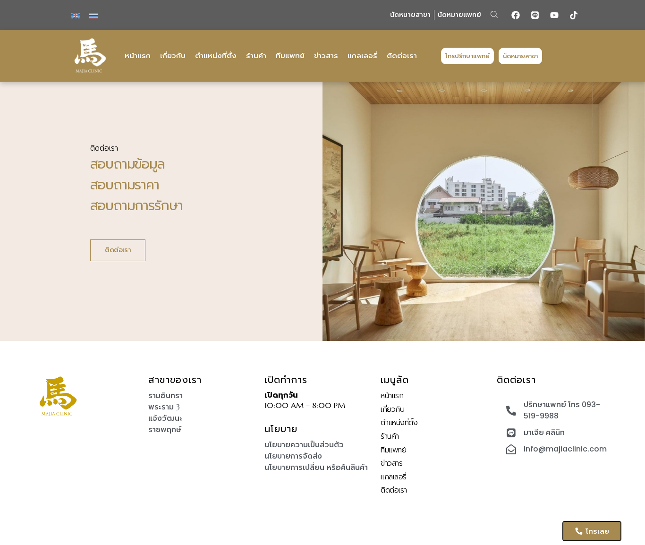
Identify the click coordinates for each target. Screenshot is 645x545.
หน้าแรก (138, 55)
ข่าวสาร (326, 55)
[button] (494, 14)
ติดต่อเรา (402, 55)
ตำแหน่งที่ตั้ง (216, 55)
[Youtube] (554, 15)
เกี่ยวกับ (173, 55)
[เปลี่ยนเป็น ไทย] (93, 15)
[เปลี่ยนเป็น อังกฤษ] (76, 15)
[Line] (534, 15)
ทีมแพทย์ (290, 55)
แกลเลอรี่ (362, 55)
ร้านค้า (256, 55)
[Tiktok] (573, 15)
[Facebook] (515, 15)
